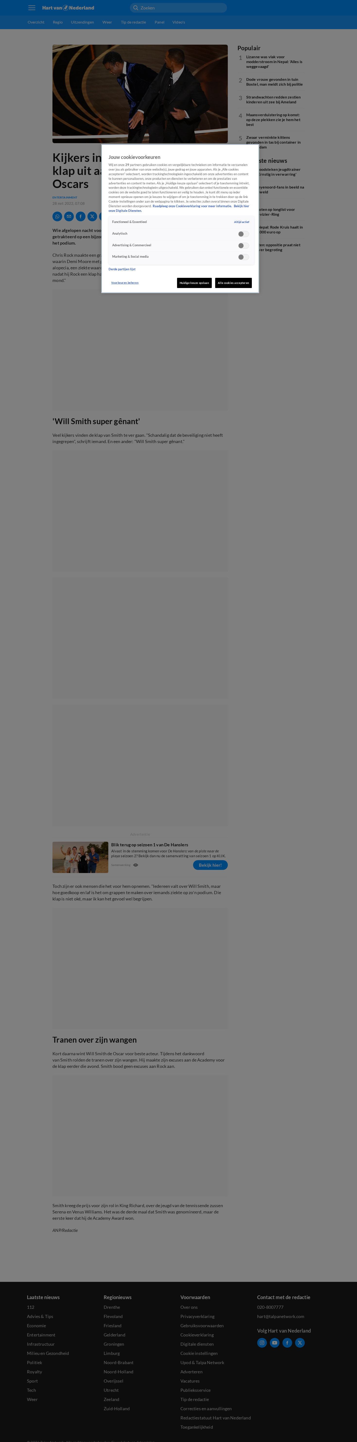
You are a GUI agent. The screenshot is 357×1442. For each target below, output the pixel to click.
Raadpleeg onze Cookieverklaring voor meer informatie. (193, 206)
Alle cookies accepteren (233, 282)
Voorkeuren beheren (124, 282)
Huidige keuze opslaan (194, 282)
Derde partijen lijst (122, 269)
